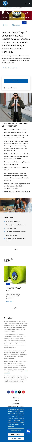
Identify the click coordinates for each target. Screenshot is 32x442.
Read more (9, 301)
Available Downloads (11, 88)
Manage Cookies (16, 430)
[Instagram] (12, 392)
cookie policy (11, 426)
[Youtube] (23, 392)
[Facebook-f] (8, 392)
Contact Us (16, 81)
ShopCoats (17, 25)
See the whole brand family (10, 68)
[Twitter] (19, 392)
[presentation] (15, 249)
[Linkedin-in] (16, 392)
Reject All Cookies (16, 434)
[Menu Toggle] (29, 3)
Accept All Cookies (16, 438)
